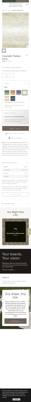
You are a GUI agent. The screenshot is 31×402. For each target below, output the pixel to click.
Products (4, 10)
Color (7, 83)
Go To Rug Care (15, 195)
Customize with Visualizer (14, 102)
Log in (7, 75)
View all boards (8, 269)
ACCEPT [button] (16, 399)
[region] (15, 231)
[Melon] (12, 92)
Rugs (9, 10)
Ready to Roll (10, 113)
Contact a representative (15, 321)
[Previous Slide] (29, 233)
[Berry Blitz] (18, 92)
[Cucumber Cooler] (7, 92)
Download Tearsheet (16, 133)
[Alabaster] (7, 98)
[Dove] (24, 92)
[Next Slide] (29, 230)
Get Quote (16, 128)
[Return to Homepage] (15, 4)
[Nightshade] (12, 98)
